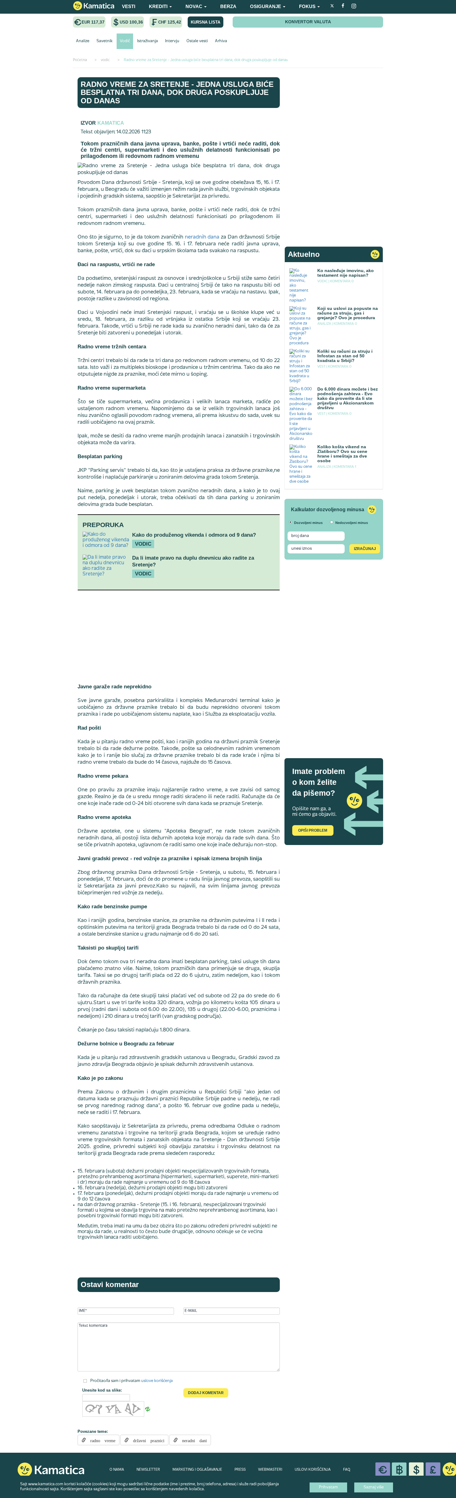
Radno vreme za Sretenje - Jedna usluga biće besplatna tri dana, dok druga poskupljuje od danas (177, 92)
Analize (82, 41)
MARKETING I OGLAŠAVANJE (197, 1470)
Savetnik (104, 41)
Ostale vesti (197, 41)
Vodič (125, 41)
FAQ (346, 1470)
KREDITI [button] (159, 6)
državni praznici (146, 1440)
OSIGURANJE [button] (266, 6)
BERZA (228, 6)
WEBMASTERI (270, 1470)
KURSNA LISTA (205, 22)
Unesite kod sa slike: (102, 1390)
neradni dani (192, 1440)
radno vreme (100, 1440)
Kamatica (110, 123)
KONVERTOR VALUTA (308, 21)
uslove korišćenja (157, 1381)
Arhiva (221, 41)
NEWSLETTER (148, 1470)
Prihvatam (328, 1487)
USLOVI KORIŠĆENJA (313, 1470)
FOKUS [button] (308, 6)
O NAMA (117, 1470)
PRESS (240, 1470)
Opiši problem (312, 830)
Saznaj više (374, 1487)
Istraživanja (147, 41)
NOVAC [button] (194, 6)
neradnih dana (202, 237)
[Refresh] (147, 1409)
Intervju (172, 41)
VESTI (128, 6)
